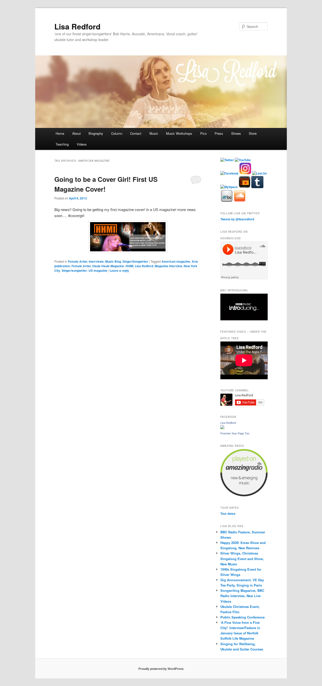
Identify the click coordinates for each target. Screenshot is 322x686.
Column (116, 133)
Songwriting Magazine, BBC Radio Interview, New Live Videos (242, 595)
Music (153, 133)
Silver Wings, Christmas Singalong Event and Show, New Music (242, 558)
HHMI (129, 266)
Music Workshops (179, 133)
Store (253, 133)
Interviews (96, 261)
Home (60, 133)
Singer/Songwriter (135, 261)
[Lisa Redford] (222, 428)
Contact (135, 133)
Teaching (62, 144)
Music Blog (113, 261)
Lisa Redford (77, 26)
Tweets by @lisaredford (237, 219)
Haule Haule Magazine (108, 266)
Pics (203, 133)
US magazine (98, 270)
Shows (236, 133)
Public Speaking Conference (242, 617)
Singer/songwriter (74, 270)
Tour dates (227, 513)
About (76, 133)
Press (219, 133)
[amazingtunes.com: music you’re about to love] (244, 495)
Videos (82, 144)
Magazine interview (168, 266)
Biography (96, 133)
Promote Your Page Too (234, 433)
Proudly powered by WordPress (161, 668)
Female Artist (77, 261)
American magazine (176, 261)
